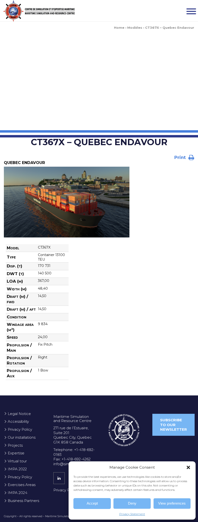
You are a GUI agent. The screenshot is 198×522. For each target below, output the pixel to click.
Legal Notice (19, 413)
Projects (15, 445)
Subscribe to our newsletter (173, 425)
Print (180, 157)
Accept (92, 503)
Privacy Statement (132, 514)
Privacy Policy (20, 429)
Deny (132, 503)
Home (119, 27)
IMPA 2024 (17, 492)
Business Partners (23, 500)
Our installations (21, 437)
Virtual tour (17, 461)
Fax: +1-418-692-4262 (72, 459)
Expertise (16, 453)
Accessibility (18, 421)
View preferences (172, 503)
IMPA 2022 (17, 469)
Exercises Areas (21, 484)
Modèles (134, 27)
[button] (188, 467)
